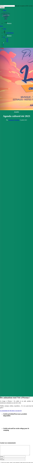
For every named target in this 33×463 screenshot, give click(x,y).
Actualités (16, 112)
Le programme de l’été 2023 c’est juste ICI (11, 410)
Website (2, 459)
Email (2, 458)
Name (2, 456)
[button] (4, 10)
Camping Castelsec (14, 120)
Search (2, 7)
